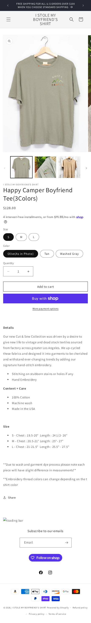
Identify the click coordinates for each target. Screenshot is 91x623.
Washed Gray (69, 254)
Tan (47, 254)
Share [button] (12, 497)
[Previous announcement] (7, 5)
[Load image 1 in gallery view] (21, 167)
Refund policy (80, 607)
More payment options (46, 308)
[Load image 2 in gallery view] (45, 167)
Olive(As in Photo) (21, 254)
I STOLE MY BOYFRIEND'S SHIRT (29, 607)
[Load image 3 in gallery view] (69, 167)
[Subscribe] (66, 543)
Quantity (8, 263)
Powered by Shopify (58, 607)
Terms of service (57, 613)
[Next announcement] (83, 5)
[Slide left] (4, 168)
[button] (8, 19)
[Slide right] (86, 168)
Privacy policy (36, 613)
